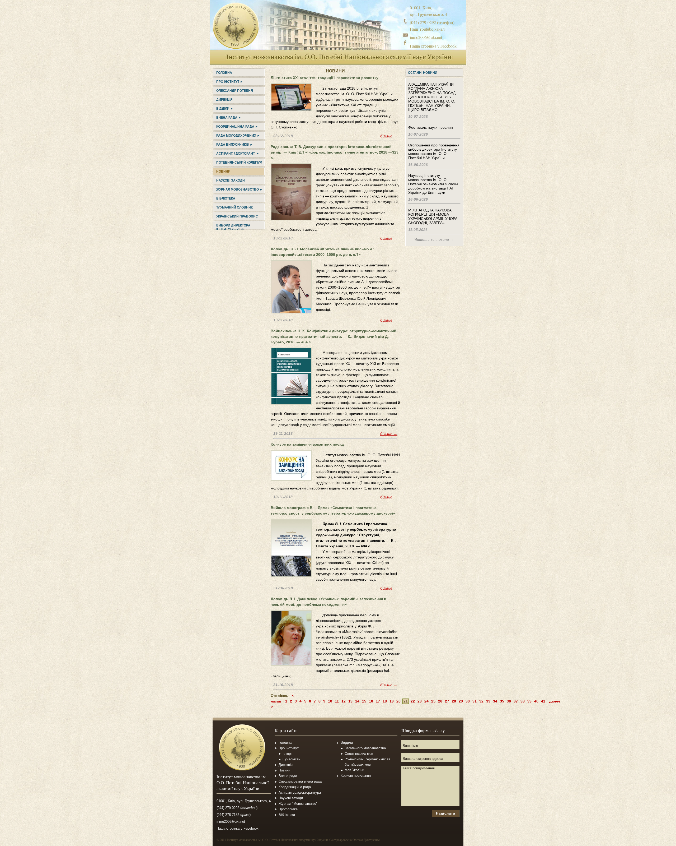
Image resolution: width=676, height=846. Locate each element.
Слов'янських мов (359, 754)
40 (536, 701)
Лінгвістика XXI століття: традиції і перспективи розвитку (324, 78)
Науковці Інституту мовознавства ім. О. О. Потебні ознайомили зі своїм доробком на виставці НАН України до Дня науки (433, 184)
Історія (288, 754)
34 (495, 701)
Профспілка (288, 809)
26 (440, 701)
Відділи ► (224, 108)
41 (543, 701)
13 (350, 701)
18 (385, 701)
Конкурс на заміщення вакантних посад (307, 444)
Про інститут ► (229, 82)
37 (516, 701)
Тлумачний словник (234, 207)
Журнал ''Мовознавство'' (298, 804)
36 (509, 701)
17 (378, 701)
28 (454, 701)
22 (413, 701)
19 (391, 701)
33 (488, 701)
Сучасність (291, 759)
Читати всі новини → (434, 239)
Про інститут (289, 748)
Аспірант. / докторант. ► (237, 153)
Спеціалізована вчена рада (300, 781)
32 (481, 701)
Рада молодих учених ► (238, 135)
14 (357, 701)
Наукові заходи (230, 180)
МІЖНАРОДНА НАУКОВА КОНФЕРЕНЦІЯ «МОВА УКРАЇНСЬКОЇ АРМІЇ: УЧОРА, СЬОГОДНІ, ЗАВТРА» (433, 216)
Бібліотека (225, 198)
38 (522, 701)
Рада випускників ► (234, 144)
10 (330, 701)
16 (371, 701)
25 (433, 701)
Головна (224, 73)
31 (474, 701)
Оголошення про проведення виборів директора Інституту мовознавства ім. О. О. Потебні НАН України (433, 151)
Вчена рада (288, 776)
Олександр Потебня (234, 91)
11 (337, 701)
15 (364, 701)
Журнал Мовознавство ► (239, 189)
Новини (223, 171)
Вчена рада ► (228, 117)
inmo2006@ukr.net (426, 37)
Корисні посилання (356, 776)
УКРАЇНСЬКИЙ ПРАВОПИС (237, 216)
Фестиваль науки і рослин (430, 127)
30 (468, 701)
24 (426, 701)
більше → (388, 136)
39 (529, 701)
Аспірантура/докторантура (300, 792)
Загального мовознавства (365, 748)
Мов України (354, 770)
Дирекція (224, 99)
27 (447, 701)
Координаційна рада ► (237, 126)
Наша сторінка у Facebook (433, 46)
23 (419, 701)
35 (502, 701)
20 (398, 701)
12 (343, 701)
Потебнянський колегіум (239, 162)
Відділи (347, 743)
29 (461, 701)
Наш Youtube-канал (427, 29)
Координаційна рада (295, 787)
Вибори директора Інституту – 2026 (233, 227)
